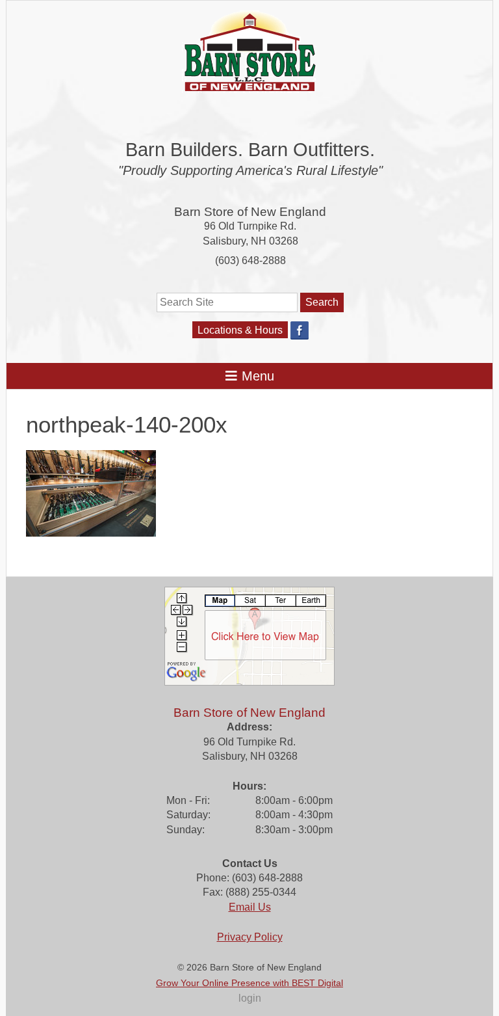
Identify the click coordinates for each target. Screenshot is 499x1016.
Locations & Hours (240, 330)
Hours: (249, 786)
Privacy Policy (250, 936)
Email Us (250, 907)
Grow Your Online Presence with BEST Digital (249, 983)
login (249, 998)
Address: (249, 726)
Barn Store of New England (250, 212)
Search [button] (322, 302)
